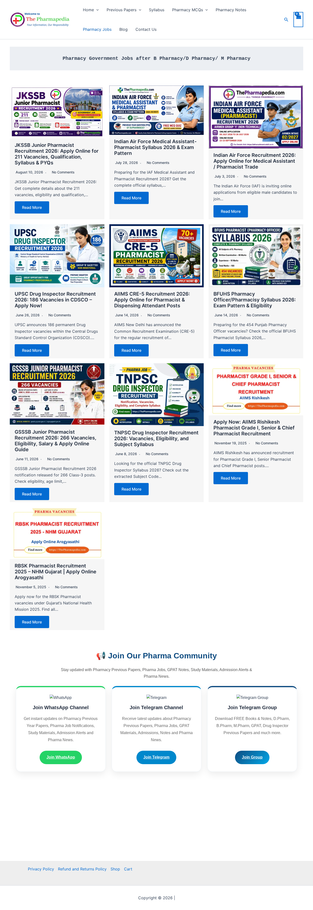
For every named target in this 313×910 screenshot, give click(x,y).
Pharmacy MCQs (187, 9)
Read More (32, 207)
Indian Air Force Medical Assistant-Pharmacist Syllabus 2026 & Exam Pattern (155, 147)
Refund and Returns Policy (82, 869)
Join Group (252, 757)
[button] (96, 10)
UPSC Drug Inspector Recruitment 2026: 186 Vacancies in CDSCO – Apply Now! (55, 300)
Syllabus (156, 9)
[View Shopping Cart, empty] (298, 19)
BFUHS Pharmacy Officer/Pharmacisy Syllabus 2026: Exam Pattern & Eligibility (254, 300)
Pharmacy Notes (231, 9)
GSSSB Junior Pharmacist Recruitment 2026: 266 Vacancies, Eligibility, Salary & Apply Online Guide (55, 440)
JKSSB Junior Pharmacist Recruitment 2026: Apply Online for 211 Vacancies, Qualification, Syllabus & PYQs (57, 154)
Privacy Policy (41, 869)
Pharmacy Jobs (97, 29)
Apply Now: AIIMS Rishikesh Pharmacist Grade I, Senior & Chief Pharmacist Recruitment (254, 428)
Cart (128, 869)
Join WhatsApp (60, 757)
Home (88, 9)
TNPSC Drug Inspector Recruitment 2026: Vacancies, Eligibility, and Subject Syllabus (156, 438)
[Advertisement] (156, 826)
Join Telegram (156, 757)
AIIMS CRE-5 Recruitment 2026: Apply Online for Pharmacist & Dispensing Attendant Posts (152, 300)
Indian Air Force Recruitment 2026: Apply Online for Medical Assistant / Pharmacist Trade (254, 161)
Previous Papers (121, 9)
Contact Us (145, 29)
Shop (115, 869)
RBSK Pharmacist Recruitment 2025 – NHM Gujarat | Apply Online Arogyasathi (55, 571)
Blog (123, 29)
